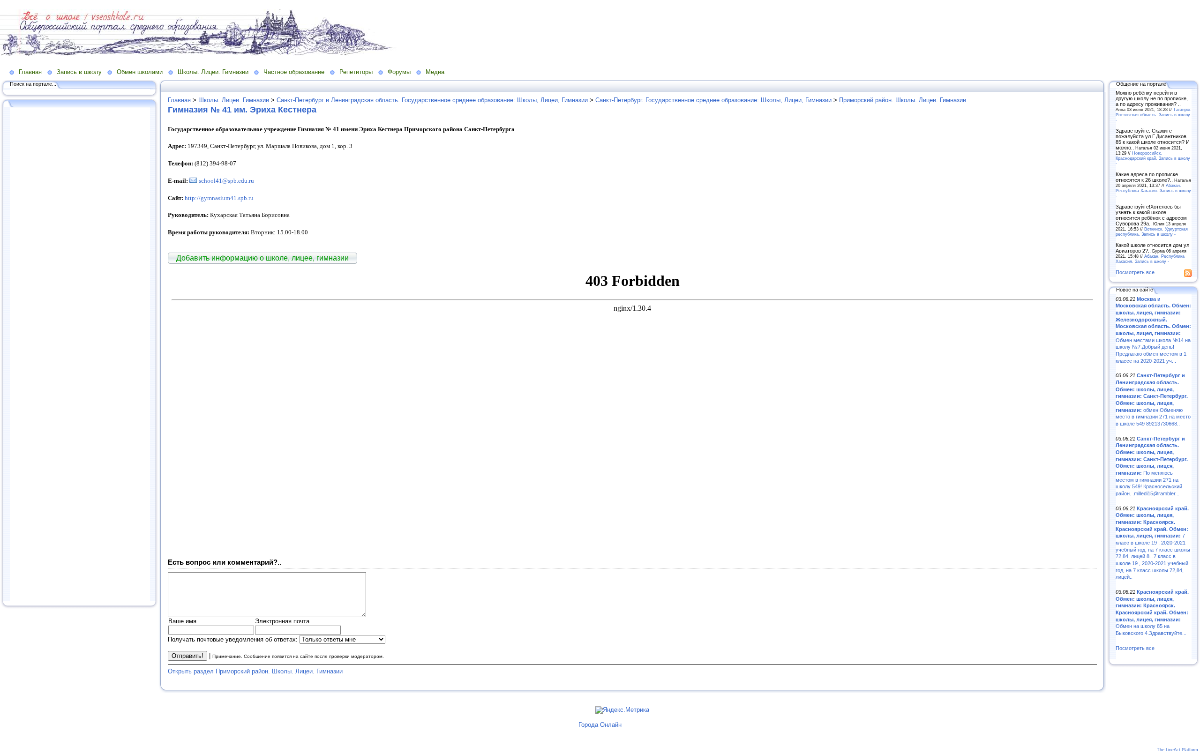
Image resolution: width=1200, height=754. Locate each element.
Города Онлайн (600, 724)
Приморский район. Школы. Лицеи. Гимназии (902, 100)
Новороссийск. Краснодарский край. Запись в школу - (1153, 158)
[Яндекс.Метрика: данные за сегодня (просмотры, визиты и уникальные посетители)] (622, 710)
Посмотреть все (1135, 272)
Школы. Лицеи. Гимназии (213, 71)
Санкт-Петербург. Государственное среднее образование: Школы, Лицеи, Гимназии (713, 100)
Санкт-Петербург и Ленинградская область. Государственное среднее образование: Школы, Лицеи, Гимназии (432, 100)
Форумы (399, 71)
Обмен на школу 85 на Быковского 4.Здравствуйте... (1152, 612)
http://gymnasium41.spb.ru (219, 198)
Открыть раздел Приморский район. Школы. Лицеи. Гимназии (255, 671)
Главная (30, 71)
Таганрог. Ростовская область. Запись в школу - (1154, 114)
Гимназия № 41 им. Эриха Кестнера (242, 109)
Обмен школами (140, 71)
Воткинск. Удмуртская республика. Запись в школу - (1152, 231)
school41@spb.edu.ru (226, 180)
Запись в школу (79, 71)
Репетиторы (356, 71)
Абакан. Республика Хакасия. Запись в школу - (1153, 190)
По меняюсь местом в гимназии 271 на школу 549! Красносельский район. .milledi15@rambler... (1152, 466)
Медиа (435, 71)
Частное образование (293, 71)
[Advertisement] (79, 355)
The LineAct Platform (1177, 749)
